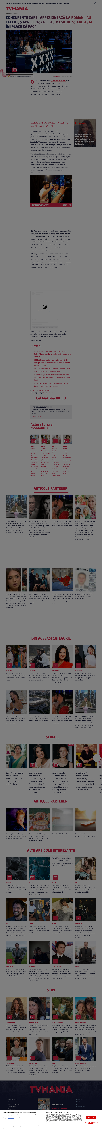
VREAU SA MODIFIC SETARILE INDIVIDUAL (91, 1123)
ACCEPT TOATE (91, 1117)
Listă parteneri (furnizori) (50, 1123)
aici (23, 1124)
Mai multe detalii (11, 1118)
